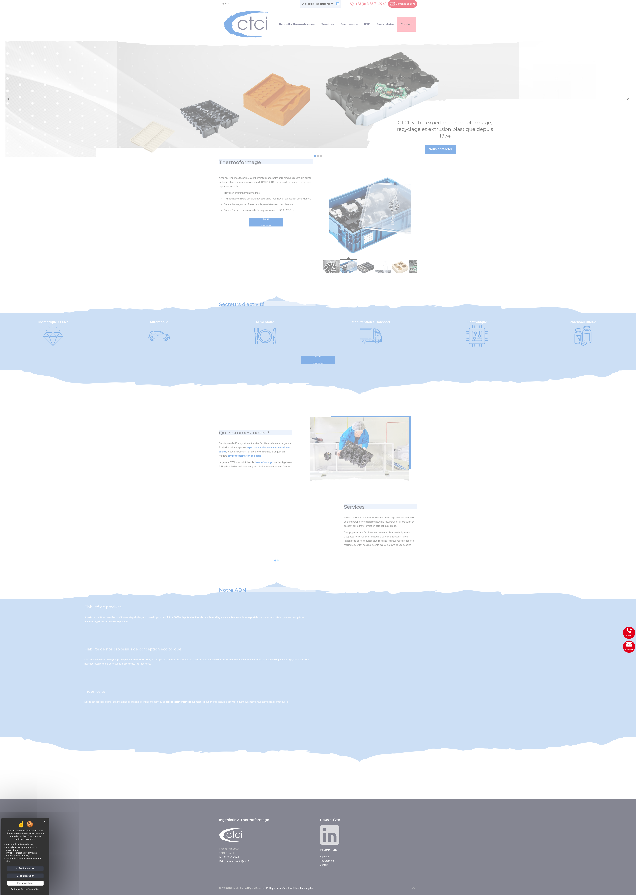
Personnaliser (25, 883)
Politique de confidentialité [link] (25, 889)
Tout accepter (26, 868)
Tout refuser (26, 875)
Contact (629, 649)
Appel (629, 636)
